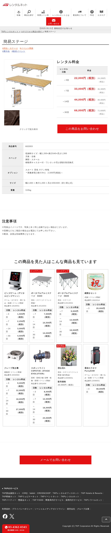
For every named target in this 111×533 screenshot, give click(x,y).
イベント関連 (27, 48)
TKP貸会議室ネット (11, 493)
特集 (19, 15)
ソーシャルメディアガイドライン (50, 509)
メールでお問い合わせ (55, 459)
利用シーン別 (43, 15)
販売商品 (61, 346)
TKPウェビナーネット (28, 496)
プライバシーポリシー (22, 509)
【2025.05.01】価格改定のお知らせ (55, 28)
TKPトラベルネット (93, 500)
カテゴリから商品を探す (31, 32)
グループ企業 (83, 509)
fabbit (32, 493)
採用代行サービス (74, 500)
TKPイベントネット (50, 496)
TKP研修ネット (9, 496)
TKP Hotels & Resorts (91, 493)
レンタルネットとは (60, 15)
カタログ (101, 15)
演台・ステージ (11, 48)
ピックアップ (36, 271)
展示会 (7, 51)
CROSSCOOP (44, 493)
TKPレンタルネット (10, 32)
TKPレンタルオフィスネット (66, 493)
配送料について (79, 15)
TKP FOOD (37, 500)
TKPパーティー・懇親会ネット (16, 500)
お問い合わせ (53, 24)
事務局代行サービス (54, 500)
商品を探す (29, 15)
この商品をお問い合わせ (82, 128)
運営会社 (71, 509)
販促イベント (19, 51)
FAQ (92, 15)
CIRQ (25, 493)
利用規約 (6, 509)
